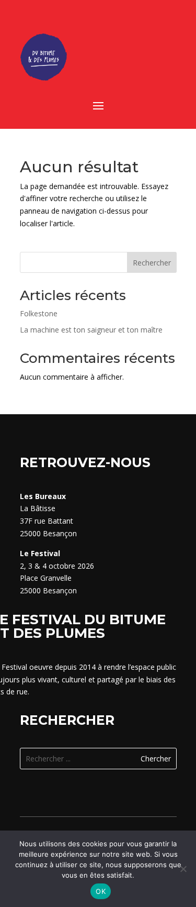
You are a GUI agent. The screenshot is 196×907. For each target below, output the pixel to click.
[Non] (183, 869)
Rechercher (152, 263)
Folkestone (38, 313)
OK (101, 891)
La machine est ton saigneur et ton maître (91, 330)
